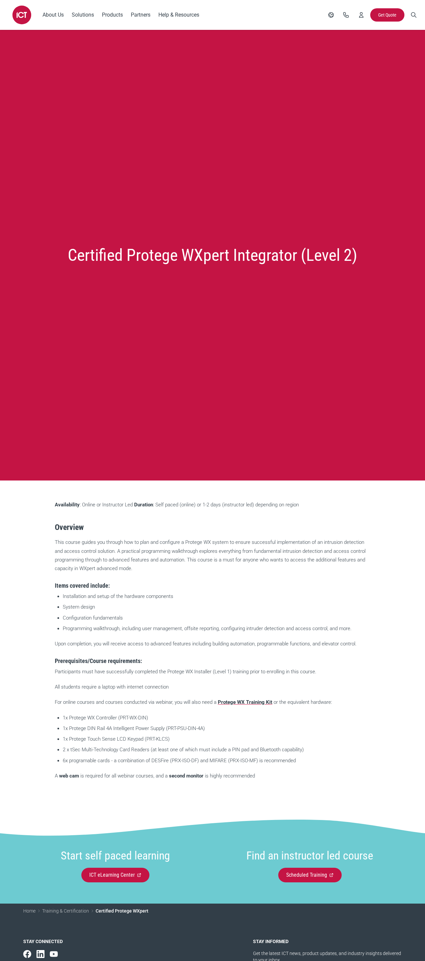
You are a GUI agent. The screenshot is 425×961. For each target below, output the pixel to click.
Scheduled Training (306, 875)
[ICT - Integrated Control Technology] (22, 15)
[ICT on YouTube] (54, 954)
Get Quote (387, 15)
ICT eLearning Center (112, 875)
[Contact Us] (346, 15)
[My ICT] (361, 15)
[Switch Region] (331, 15)
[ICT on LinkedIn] (40, 954)
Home (29, 911)
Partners (140, 15)
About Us (53, 15)
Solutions (83, 15)
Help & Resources (178, 15)
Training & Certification (65, 911)
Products (112, 15)
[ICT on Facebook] (27, 954)
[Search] (414, 15)
